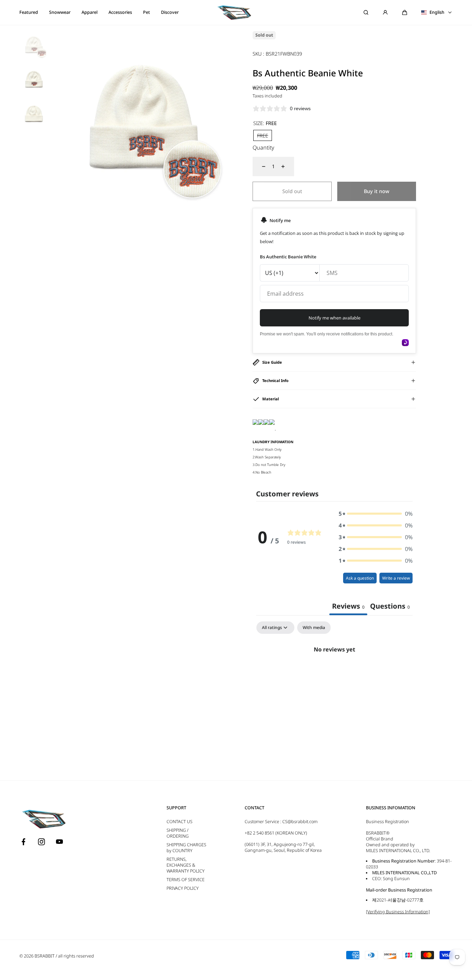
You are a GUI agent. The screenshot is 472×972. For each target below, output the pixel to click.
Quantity (263, 147)
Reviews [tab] (348, 606)
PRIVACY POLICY (183, 888)
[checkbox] (314, 627)
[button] (404, 12)
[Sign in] (385, 12)
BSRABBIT (45, 956)
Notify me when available (334, 318)
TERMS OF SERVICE (186, 880)
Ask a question (360, 578)
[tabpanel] (334, 673)
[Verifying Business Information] (398, 912)
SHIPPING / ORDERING (178, 833)
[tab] (390, 607)
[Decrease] (259, 166)
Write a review (396, 578)
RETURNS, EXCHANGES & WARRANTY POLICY (186, 865)
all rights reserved (76, 956)
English (436, 12)
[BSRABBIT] (236, 12)
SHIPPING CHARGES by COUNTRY (186, 848)
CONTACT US (179, 822)
